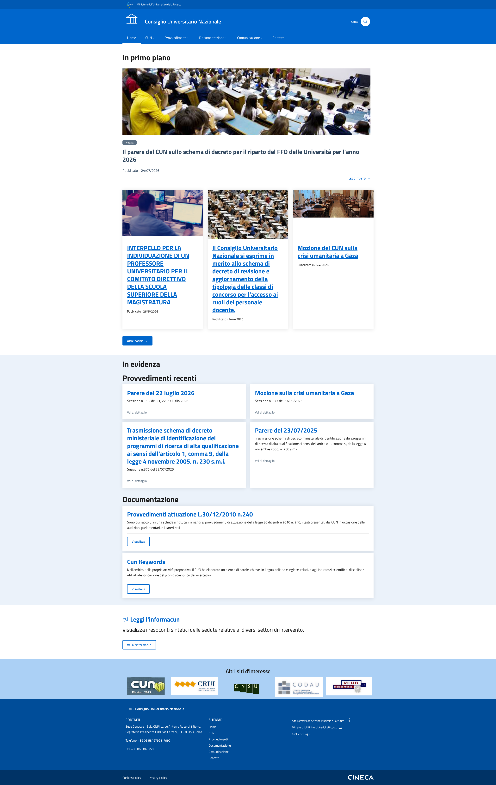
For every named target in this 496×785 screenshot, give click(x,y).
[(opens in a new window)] (194, 686)
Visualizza (138, 541)
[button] (365, 21)
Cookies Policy (131, 777)
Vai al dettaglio (137, 412)
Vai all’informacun (139, 645)
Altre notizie (135, 341)
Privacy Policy (158, 777)
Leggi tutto (357, 178)
